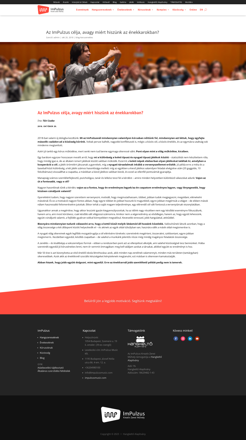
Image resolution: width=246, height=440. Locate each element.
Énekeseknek (124, 9)
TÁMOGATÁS (176, 2)
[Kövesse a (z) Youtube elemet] (197, 338)
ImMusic (141, 2)
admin (57, 37)
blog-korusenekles (84, 37)
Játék (131, 2)
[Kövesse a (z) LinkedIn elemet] (190, 338)
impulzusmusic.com (95, 377)
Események (82, 9)
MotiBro (189, 2)
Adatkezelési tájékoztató (51, 367)
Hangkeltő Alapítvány (157, 2)
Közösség (178, 9)
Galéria (123, 2)
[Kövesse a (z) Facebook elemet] (176, 338)
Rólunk (56, 2)
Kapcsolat (95, 2)
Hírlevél (106, 2)
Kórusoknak (144, 9)
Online (193, 9)
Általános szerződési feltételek (54, 371)
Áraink (66, 2)
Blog (115, 2)
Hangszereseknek (102, 9)
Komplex (162, 9)
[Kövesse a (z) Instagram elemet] (183, 338)
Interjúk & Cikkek (80, 2)
